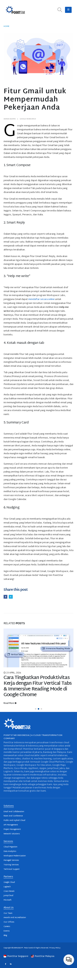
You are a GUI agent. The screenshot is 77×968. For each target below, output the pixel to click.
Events (6, 931)
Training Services (11, 865)
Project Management (12, 829)
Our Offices (9, 922)
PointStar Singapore (18, 956)
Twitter (11, 597)
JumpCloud (8, 895)
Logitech (7, 887)
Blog (5, 935)
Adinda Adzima (10, 119)
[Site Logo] (15, 10)
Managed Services (11, 860)
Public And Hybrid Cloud (14, 820)
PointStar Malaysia (44, 956)
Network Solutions (12, 834)
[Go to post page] (38, 648)
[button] (60, 10)
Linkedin (11, 964)
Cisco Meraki (9, 891)
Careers (7, 926)
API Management (11, 825)
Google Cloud (9, 882)
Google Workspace (28, 119)
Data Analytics (10, 851)
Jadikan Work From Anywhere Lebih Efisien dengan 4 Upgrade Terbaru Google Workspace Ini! (37, 683)
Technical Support (12, 869)
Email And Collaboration (14, 811)
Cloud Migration (10, 847)
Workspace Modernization (15, 856)
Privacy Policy (54, 947)
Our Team (8, 913)
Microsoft (7, 900)
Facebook (5, 597)
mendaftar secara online (41, 299)
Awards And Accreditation (15, 917)
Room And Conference (13, 816)
